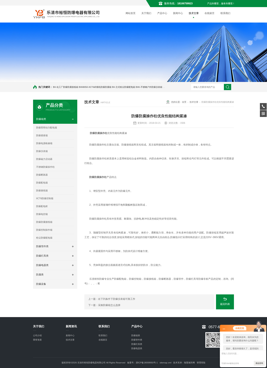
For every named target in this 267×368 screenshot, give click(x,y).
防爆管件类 (42, 246)
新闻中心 (178, 13)
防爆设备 (41, 284)
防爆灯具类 (42, 255)
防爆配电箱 (42, 182)
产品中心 (162, 13)
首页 (184, 102)
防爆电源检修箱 (44, 143)
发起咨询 (259, 363)
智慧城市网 (189, 362)
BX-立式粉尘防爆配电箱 (123, 87)
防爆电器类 (42, 265)
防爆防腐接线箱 (44, 222)
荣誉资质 (37, 340)
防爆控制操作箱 (44, 230)
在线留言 (209, 13)
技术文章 (194, 13)
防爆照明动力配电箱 (46, 127)
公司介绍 (37, 335)
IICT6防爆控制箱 (44, 198)
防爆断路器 (42, 174)
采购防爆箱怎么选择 (109, 305)
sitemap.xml (165, 362)
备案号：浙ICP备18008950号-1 (142, 362)
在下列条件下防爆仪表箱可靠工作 (116, 299)
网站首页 (131, 13)
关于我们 (146, 13)
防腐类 (40, 274)
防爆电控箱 (42, 214)
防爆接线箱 (42, 190)
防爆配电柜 (42, 206)
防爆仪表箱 (42, 151)
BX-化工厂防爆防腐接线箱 (65, 87)
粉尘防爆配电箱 (44, 237)
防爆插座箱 (42, 135)
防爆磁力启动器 (44, 159)
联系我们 (225, 13)
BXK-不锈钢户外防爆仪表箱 (149, 87)
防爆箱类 (41, 119)
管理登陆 (201, 362)
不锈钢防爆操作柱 (45, 167)
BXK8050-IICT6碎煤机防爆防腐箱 (95, 87)
